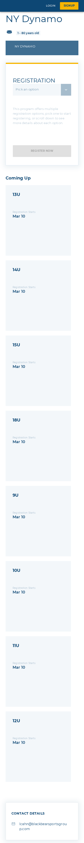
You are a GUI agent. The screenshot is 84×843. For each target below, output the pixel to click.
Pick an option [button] (27, 89)
